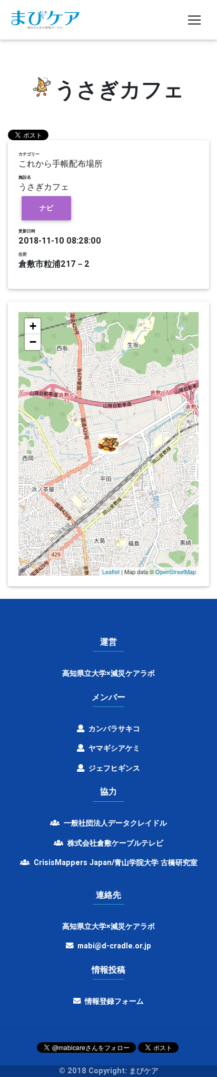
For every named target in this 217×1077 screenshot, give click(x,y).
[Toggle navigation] (194, 20)
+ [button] (32, 326)
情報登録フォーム (113, 1001)
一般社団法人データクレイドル (114, 823)
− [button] (32, 341)
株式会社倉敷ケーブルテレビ (114, 843)
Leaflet (111, 571)
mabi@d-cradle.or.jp (114, 945)
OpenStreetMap (175, 571)
